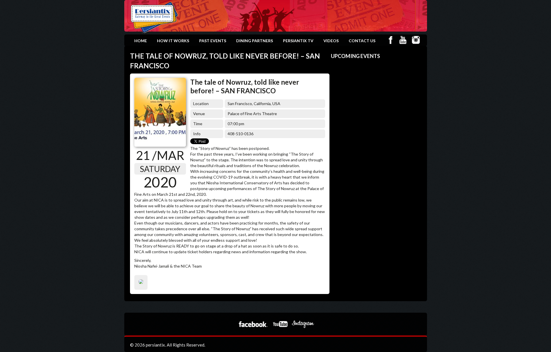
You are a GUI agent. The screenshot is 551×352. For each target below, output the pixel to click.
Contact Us (362, 40)
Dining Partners (254, 40)
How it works (173, 40)
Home (140, 40)
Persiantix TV (298, 40)
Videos (331, 40)
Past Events (212, 40)
